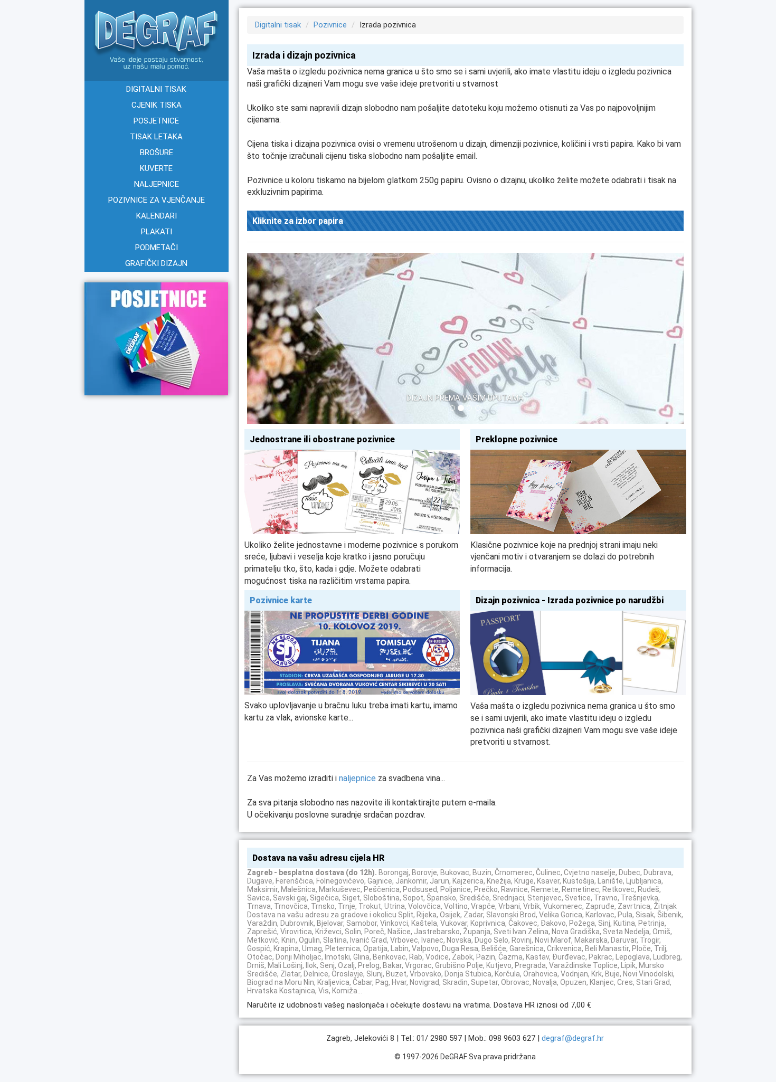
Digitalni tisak (278, 25)
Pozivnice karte (281, 600)
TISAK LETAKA (156, 136)
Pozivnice (330, 25)
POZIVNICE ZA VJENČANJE (156, 200)
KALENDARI (156, 216)
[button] (280, 341)
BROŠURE (156, 152)
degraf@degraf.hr (573, 1038)
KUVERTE (156, 168)
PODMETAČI (156, 247)
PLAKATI (156, 231)
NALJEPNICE (156, 184)
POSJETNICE (156, 121)
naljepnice (357, 778)
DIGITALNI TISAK (156, 89)
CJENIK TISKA (156, 105)
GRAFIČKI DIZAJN (156, 263)
